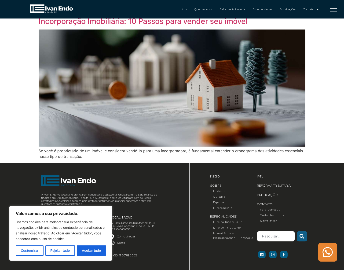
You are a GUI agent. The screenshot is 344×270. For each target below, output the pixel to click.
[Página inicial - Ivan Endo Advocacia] (51, 8)
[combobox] (276, 236)
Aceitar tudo (91, 250)
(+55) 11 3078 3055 (124, 255)
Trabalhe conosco (274, 215)
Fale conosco (270, 209)
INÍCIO (215, 176)
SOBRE (215, 185)
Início (183, 9)
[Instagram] (273, 254)
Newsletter (268, 220)
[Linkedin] (262, 254)
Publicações (288, 9)
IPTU (260, 176)
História (219, 191)
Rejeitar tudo (60, 250)
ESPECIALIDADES (223, 216)
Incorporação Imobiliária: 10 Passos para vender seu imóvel (143, 21)
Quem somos (203, 9)
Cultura (219, 196)
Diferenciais (222, 208)
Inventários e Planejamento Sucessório (233, 236)
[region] (60, 233)
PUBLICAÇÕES (268, 195)
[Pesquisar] (302, 236)
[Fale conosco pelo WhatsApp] (327, 252)
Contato (308, 9)
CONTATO (265, 204)
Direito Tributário (227, 227)
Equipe (218, 202)
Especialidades (262, 9)
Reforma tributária (232, 9)
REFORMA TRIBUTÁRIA (274, 185)
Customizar (29, 250)
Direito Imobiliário (227, 222)
